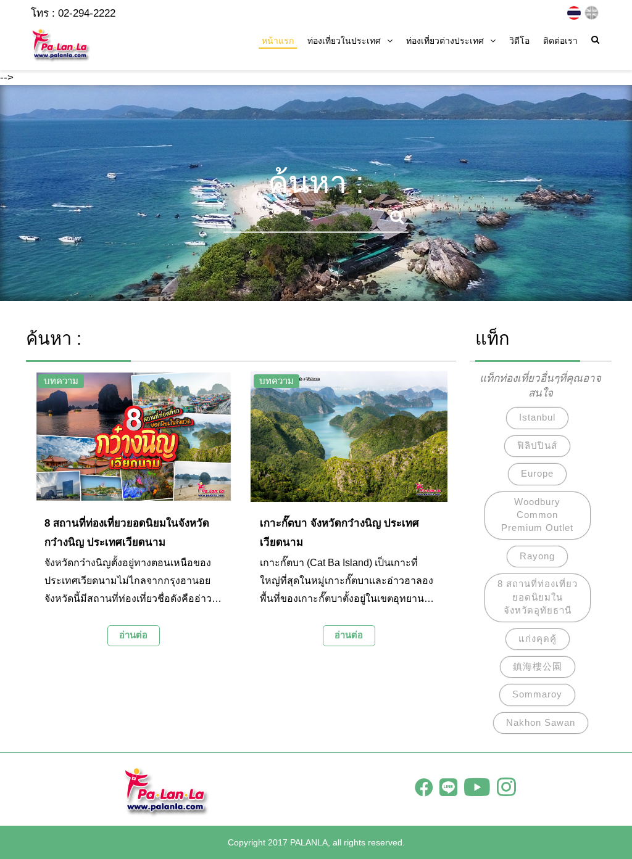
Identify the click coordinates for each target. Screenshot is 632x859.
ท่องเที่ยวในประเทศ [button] (344, 41)
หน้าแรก (278, 41)
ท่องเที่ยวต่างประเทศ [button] (445, 41)
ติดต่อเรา (560, 41)
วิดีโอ (519, 41)
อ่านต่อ (133, 635)
